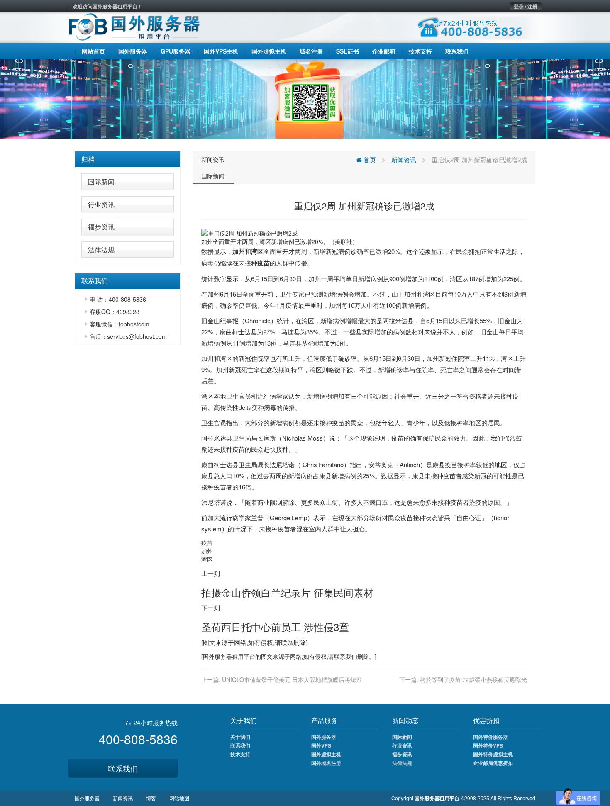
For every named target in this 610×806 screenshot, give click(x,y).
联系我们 (123, 768)
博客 (151, 797)
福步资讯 (101, 226)
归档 (88, 159)
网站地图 (179, 797)
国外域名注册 (326, 763)
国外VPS (321, 745)
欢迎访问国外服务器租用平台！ (107, 6)
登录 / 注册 (525, 6)
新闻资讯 (212, 159)
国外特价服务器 (490, 736)
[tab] (127, 159)
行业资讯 (101, 204)
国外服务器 (217, 656)
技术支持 (240, 754)
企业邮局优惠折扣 (493, 763)
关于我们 (240, 736)
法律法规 (101, 249)
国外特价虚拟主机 (493, 754)
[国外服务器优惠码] (305, 98)
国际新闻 (101, 181)
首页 (369, 159)
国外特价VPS (488, 745)
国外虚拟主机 (326, 754)
